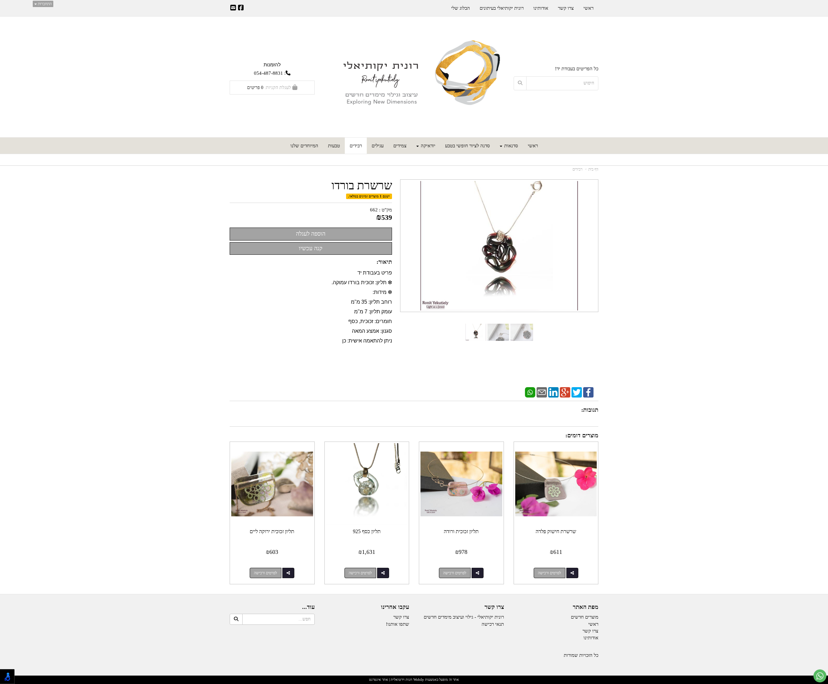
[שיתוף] (572, 573)
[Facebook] (588, 392)
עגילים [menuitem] (378, 145)
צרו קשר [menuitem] (566, 8)
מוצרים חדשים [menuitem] (584, 617)
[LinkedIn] (553, 392)
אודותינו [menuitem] (540, 8)
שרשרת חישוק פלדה (556, 531)
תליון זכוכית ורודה (461, 531)
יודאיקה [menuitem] (427, 145)
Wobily (418, 679)
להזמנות (272, 64)
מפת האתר (585, 607)
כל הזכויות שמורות (581, 655)
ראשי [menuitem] (533, 145)
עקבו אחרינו (395, 607)
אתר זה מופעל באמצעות (414, 679)
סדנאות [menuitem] (510, 145)
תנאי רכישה (493, 624)
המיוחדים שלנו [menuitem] (304, 145)
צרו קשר (494, 607)
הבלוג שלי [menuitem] (460, 8)
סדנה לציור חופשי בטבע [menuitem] (467, 145)
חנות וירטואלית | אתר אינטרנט (390, 679)
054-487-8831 (268, 73)
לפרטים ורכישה (549, 573)
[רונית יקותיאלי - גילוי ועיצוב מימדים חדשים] (414, 77)
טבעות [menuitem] (334, 145)
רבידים (577, 169)
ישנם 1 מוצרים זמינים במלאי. (369, 196)
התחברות (44, 4)
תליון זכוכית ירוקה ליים (272, 531)
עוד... (308, 607)
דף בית (593, 169)
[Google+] (565, 392)
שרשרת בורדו (362, 185)
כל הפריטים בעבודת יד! (576, 68)
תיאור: (384, 262)
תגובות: (589, 410)
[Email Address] (233, 8)
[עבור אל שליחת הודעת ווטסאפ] (819, 675)
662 (374, 209)
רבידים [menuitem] (356, 145)
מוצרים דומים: (581, 435)
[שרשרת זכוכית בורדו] (475, 332)
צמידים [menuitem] (400, 145)
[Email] (542, 392)
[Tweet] (577, 392)
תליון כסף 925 (367, 531)
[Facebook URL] (241, 8)
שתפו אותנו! (397, 624)
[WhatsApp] (530, 392)
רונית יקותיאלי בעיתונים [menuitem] (502, 8)
